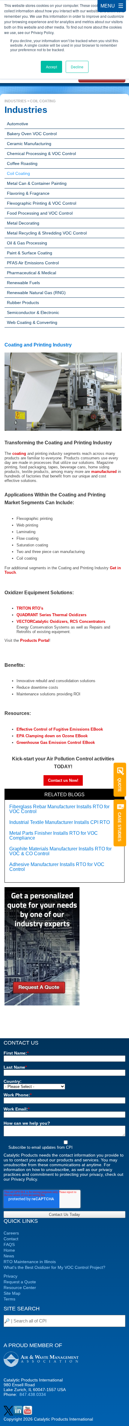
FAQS (9, 1244)
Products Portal (34, 640)
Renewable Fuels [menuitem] (23, 282)
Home (9, 1250)
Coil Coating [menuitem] (18, 173)
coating (19, 453)
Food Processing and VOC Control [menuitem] (40, 213)
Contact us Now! (63, 780)
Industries (15, 101)
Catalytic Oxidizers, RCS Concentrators (60, 621)
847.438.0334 (33, 1394)
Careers (11, 1233)
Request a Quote (20, 1281)
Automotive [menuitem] (17, 123)
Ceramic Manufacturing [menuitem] (29, 143)
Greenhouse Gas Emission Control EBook (55, 742)
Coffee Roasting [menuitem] (22, 163)
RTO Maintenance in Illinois (30, 1261)
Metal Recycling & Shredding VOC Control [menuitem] (47, 233)
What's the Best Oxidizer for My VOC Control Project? (54, 1267)
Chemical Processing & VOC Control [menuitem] (41, 153)
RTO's (29, 608)
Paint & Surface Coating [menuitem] (29, 252)
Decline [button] (77, 66)
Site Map (12, 1293)
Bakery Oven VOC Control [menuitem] (32, 133)
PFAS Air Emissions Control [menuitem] (33, 262)
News (9, 1256)
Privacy (10, 1276)
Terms (9, 1299)
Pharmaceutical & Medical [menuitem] (31, 272)
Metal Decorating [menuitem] (23, 223)
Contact (11, 1238)
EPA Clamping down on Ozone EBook (52, 736)
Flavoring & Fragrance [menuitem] (28, 193)
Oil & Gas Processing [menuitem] (27, 243)
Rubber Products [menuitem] (23, 302)
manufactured (104, 471)
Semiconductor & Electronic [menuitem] (33, 312)
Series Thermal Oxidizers (51, 615)
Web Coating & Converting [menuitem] (32, 322)
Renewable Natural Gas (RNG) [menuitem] (36, 292)
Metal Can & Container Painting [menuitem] (37, 183)
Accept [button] (51, 66)
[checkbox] (64, 1144)
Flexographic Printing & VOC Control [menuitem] (41, 203)
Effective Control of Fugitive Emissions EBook (59, 729)
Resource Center (20, 1287)
